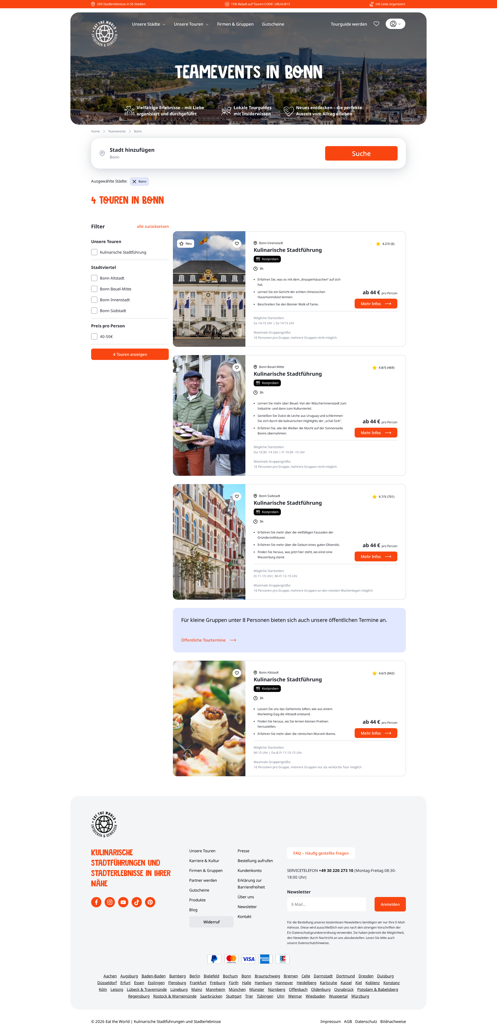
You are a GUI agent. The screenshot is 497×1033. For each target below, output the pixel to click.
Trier (249, 996)
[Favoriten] (376, 24)
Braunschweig (267, 975)
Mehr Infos (371, 303)
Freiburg (217, 982)
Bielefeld (211, 975)
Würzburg (360, 996)
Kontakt (244, 916)
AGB (348, 1021)
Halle (246, 982)
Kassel (346, 982)
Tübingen (265, 996)
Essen (139, 982)
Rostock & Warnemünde (174, 996)
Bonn (142, 181)
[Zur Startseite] (105, 34)
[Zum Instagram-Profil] (110, 905)
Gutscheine (273, 24)
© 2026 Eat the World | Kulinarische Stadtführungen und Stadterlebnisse (156, 1021)
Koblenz (373, 982)
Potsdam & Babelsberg (377, 989)
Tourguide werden (349, 24)
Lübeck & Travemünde (147, 989)
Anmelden (390, 904)
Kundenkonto (250, 870)
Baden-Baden (154, 975)
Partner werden (203, 880)
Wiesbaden (315, 996)
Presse (243, 850)
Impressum (330, 1021)
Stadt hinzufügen (132, 149)
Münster (256, 989)
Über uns (246, 896)
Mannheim (215, 989)
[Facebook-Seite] (97, 905)
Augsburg (129, 975)
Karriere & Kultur (204, 860)
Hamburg (263, 982)
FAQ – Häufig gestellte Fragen (321, 853)
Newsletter (247, 906)
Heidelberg (306, 982)
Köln (103, 989)
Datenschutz (366, 1021)
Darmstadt (323, 975)
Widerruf (211, 921)
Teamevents (117, 131)
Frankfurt (198, 982)
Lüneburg (179, 989)
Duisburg (385, 975)
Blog (193, 909)
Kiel (358, 982)
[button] (236, 243)
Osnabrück (344, 989)
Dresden (366, 975)
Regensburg (139, 996)
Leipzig (117, 989)
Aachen (110, 975)
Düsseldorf (107, 982)
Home (95, 131)
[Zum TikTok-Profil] (137, 905)
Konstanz (391, 982)
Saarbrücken (211, 996)
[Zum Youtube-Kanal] (123, 905)
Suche (361, 153)
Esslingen (156, 982)
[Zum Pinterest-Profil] (150, 905)
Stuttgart (234, 996)
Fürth (233, 982)
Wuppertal (338, 996)
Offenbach (298, 989)
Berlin (194, 975)
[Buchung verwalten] (395, 24)
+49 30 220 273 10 (336, 870)
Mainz (196, 989)
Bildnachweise (393, 1021)
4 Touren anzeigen (130, 354)
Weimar (295, 996)
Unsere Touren (188, 24)
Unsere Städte (146, 24)
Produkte (197, 899)
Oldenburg (321, 989)
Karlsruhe (328, 982)
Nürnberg (276, 989)
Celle (306, 975)
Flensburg (177, 982)
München (237, 989)
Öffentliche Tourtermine (203, 640)
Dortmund (345, 975)
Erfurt (125, 982)
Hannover (284, 982)
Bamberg (177, 975)
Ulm (280, 996)
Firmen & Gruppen (235, 24)
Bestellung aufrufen (255, 860)
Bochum (230, 975)
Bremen (291, 975)
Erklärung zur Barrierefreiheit (251, 883)
